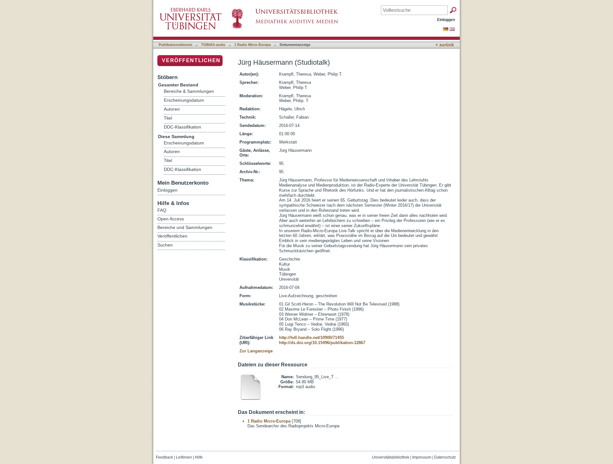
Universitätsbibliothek (390, 457)
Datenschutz (445, 457)
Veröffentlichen (191, 60)
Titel (168, 118)
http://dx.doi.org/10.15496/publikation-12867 (322, 342)
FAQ (161, 210)
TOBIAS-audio (213, 45)
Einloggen (446, 20)
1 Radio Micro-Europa (252, 45)
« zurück (444, 44)
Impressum (421, 457)
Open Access (170, 218)
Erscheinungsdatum (184, 100)
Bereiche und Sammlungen (184, 227)
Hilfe (199, 457)
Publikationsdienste (175, 45)
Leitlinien (184, 457)
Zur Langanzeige (256, 351)
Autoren (172, 109)
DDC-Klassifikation (182, 127)
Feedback (164, 457)
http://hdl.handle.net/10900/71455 (311, 337)
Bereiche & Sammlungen (189, 91)
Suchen (165, 244)
